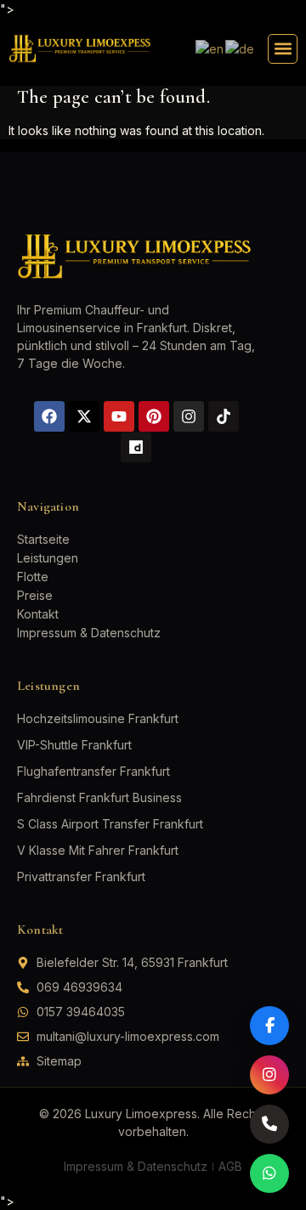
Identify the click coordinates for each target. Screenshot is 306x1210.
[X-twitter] (84, 416)
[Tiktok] (223, 416)
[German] (240, 48)
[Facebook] (49, 416)
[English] (210, 48)
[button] (283, 49)
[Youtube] (119, 416)
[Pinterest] (154, 416)
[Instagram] (188, 416)
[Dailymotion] (136, 447)
